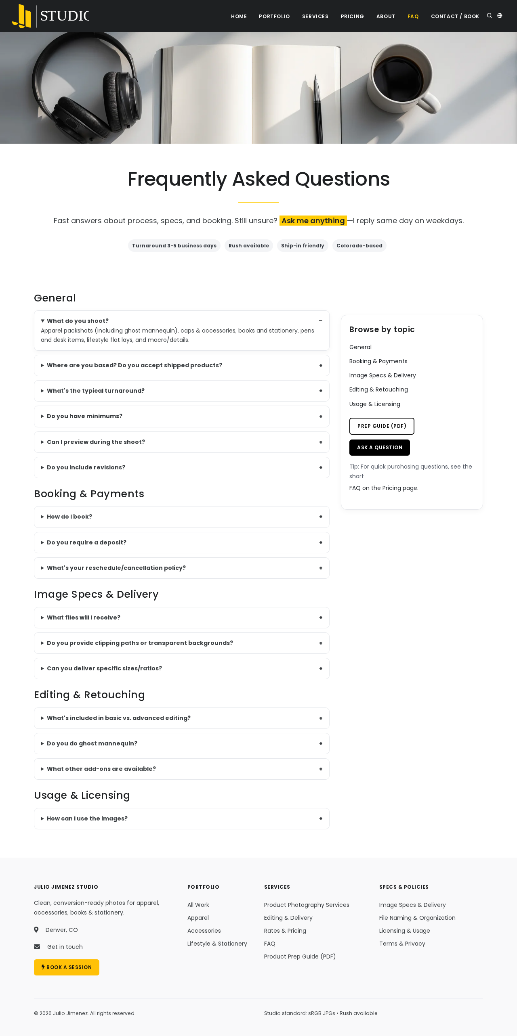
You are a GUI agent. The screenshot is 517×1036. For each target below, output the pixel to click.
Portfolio (274, 16)
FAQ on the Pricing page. (383, 488)
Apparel (198, 918)
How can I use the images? (87, 818)
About (385, 16)
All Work (198, 905)
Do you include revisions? (86, 467)
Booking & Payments (378, 361)
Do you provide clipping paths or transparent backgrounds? (140, 643)
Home (239, 16)
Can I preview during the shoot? (96, 442)
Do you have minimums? (84, 416)
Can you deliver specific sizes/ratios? (104, 668)
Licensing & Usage (404, 931)
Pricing (352, 16)
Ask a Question (379, 447)
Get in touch (65, 947)
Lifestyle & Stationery (217, 944)
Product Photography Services (306, 905)
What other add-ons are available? (101, 769)
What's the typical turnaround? (96, 391)
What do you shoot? (78, 321)
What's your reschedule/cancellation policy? (116, 568)
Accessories (204, 931)
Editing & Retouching (378, 389)
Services (315, 16)
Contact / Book (455, 16)
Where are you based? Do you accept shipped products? (134, 365)
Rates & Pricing (285, 931)
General (360, 347)
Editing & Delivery (288, 918)
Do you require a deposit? (86, 542)
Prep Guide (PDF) (381, 426)
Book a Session (68, 967)
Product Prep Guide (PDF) (300, 956)
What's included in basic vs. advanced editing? (119, 718)
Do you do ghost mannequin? (92, 743)
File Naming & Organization (417, 918)
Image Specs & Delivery (382, 375)
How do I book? (69, 517)
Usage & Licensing (374, 404)
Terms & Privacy (402, 944)
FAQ (413, 16)
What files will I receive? (83, 617)
